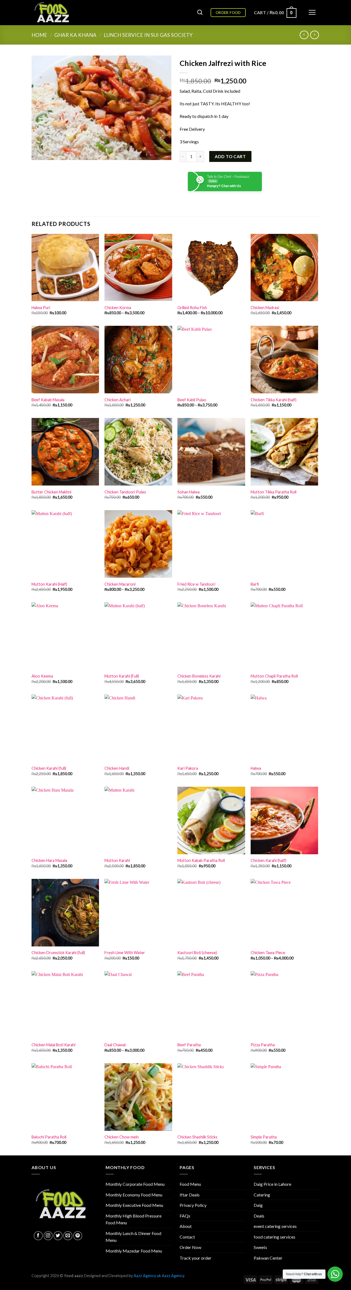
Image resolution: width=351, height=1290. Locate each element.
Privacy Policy (193, 1205)
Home (39, 35)
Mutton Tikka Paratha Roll (273, 492)
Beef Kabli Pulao (191, 399)
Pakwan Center (268, 1257)
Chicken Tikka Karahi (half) (273, 399)
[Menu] (312, 12)
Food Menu (190, 1184)
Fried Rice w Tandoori (196, 584)
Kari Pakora (187, 768)
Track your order (195, 1257)
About (186, 1226)
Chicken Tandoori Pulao (125, 492)
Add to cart (230, 156)
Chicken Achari (117, 399)
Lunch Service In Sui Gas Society (148, 35)
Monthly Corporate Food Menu (135, 1184)
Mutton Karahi (117, 860)
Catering (262, 1194)
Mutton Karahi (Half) (49, 584)
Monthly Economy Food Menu (134, 1194)
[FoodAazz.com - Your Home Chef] (59, 12)
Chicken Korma (117, 307)
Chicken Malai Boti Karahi (53, 1044)
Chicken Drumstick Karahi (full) (58, 952)
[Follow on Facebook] (38, 1235)
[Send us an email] (67, 1235)
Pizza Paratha (263, 1044)
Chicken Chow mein (121, 1137)
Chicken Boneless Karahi (198, 676)
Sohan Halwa (188, 492)
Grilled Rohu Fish (192, 307)
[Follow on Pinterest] (77, 1235)
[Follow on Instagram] (48, 1235)
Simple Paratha (264, 1137)
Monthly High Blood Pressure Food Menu (134, 1219)
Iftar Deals (190, 1194)
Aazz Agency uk (147, 1275)
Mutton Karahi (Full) (121, 676)
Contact (187, 1236)
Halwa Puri (41, 307)
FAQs (185, 1215)
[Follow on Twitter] (58, 1235)
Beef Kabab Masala (48, 399)
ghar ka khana (75, 35)
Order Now (190, 1247)
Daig (258, 1205)
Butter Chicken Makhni (51, 492)
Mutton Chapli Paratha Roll (274, 676)
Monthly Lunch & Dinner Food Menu (133, 1237)
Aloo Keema (42, 676)
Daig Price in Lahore (272, 1184)
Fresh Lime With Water (124, 952)
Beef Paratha (189, 1044)
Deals (259, 1215)
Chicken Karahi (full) (49, 768)
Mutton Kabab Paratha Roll (201, 860)
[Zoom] (38, 153)
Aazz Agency (173, 1275)
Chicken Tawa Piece (268, 952)
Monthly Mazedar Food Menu (134, 1250)
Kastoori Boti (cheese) (197, 952)
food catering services (274, 1236)
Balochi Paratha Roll (49, 1137)
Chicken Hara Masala (49, 860)
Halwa (256, 768)
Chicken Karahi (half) (268, 860)
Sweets (260, 1247)
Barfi (255, 584)
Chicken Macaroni (119, 584)
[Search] (200, 12)
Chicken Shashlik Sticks (197, 1137)
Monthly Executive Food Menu (134, 1205)
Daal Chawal (115, 1044)
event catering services (275, 1226)
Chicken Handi (116, 768)
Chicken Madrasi (265, 307)
